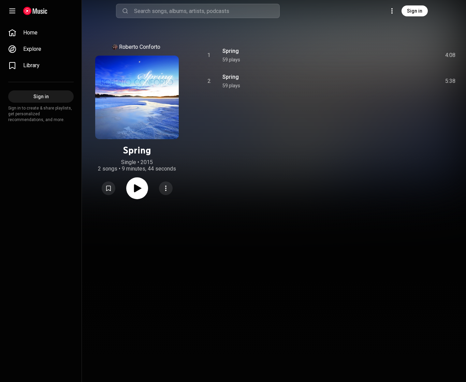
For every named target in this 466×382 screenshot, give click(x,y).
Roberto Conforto (139, 47)
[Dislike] (412, 55)
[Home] (35, 11)
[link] (41, 33)
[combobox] (206, 11)
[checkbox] (451, 55)
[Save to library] (108, 188)
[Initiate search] (125, 10)
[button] (108, 188)
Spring (230, 51)
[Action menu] (166, 188)
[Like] (399, 55)
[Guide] (12, 11)
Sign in (414, 11)
